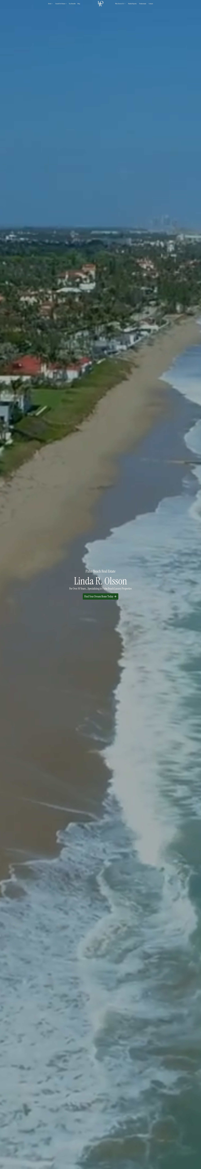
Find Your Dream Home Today (98, 596)
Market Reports (132, 4)
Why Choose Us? (119, 4)
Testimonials (142, 4)
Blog (78, 4)
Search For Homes (60, 4)
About (49, 4)
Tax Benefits (72, 4)
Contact (151, 4)
